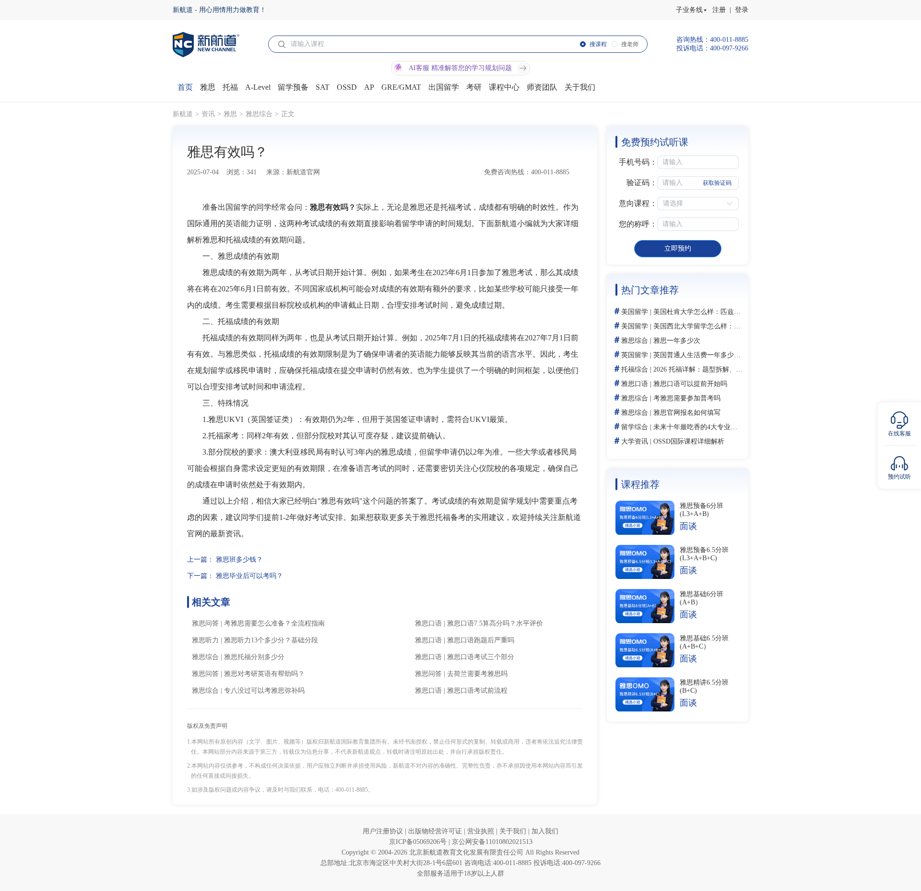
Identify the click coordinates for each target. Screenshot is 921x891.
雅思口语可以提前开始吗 (690, 383)
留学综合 (634, 427)
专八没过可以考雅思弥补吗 (264, 690)
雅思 (230, 114)
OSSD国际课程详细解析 (688, 441)
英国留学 (634, 355)
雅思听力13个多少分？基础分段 (271, 640)
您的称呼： (638, 224)
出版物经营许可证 (436, 831)
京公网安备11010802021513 (492, 841)
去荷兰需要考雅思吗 (477, 673)
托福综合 (634, 369)
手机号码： (638, 162)
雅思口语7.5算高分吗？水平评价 (495, 623)
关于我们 (513, 831)
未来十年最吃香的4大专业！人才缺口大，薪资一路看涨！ (739, 427)
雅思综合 (259, 114)
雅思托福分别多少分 (254, 657)
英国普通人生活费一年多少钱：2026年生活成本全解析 (734, 355)
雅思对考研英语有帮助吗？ (264, 673)
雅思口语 (428, 623)
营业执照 (481, 831)
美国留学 (634, 311)
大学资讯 (634, 441)
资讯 (208, 114)
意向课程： (638, 203)
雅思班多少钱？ (239, 559)
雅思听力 (205, 640)
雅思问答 (205, 623)
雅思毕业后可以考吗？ (249, 575)
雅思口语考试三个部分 (480, 657)
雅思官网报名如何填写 (686, 412)
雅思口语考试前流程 (477, 690)
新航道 (183, 114)
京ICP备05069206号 (419, 841)
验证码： (641, 183)
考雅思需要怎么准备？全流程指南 (274, 623)
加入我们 (544, 831)
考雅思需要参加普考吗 (686, 398)
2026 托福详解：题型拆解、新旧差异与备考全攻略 (728, 369)
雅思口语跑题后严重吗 (480, 640)
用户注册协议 (384, 831)
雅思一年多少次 (676, 340)
